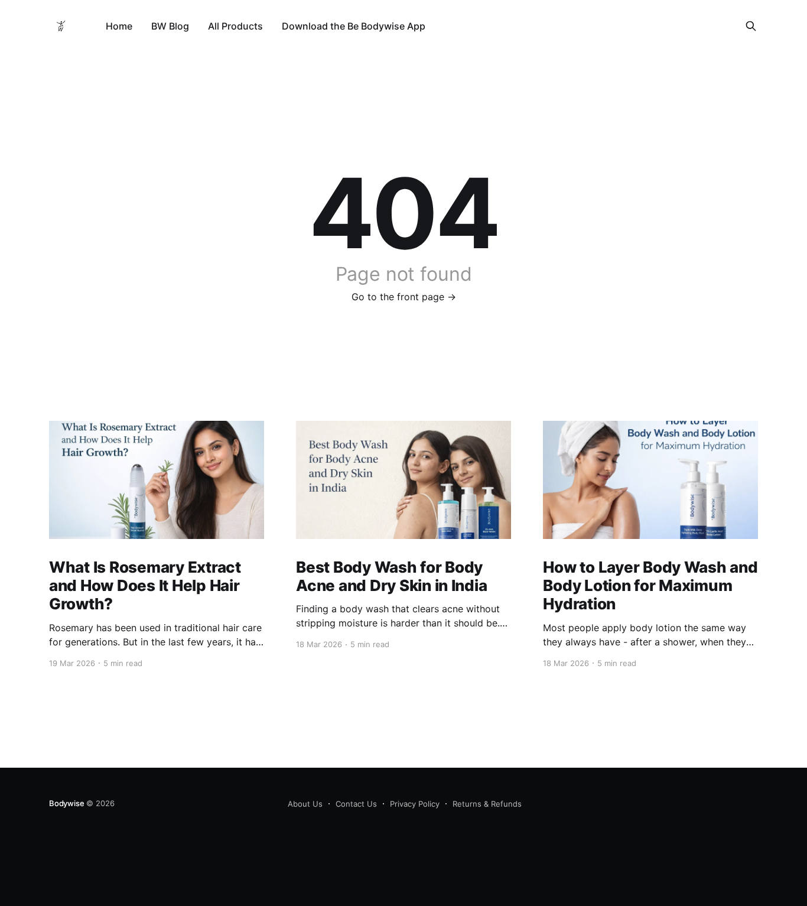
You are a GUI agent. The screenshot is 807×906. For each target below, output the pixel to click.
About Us (305, 803)
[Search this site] (750, 26)
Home (119, 26)
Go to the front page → (404, 297)
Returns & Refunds (487, 803)
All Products (235, 26)
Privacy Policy (415, 803)
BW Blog (170, 26)
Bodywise (66, 803)
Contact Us (356, 803)
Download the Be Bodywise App (353, 26)
